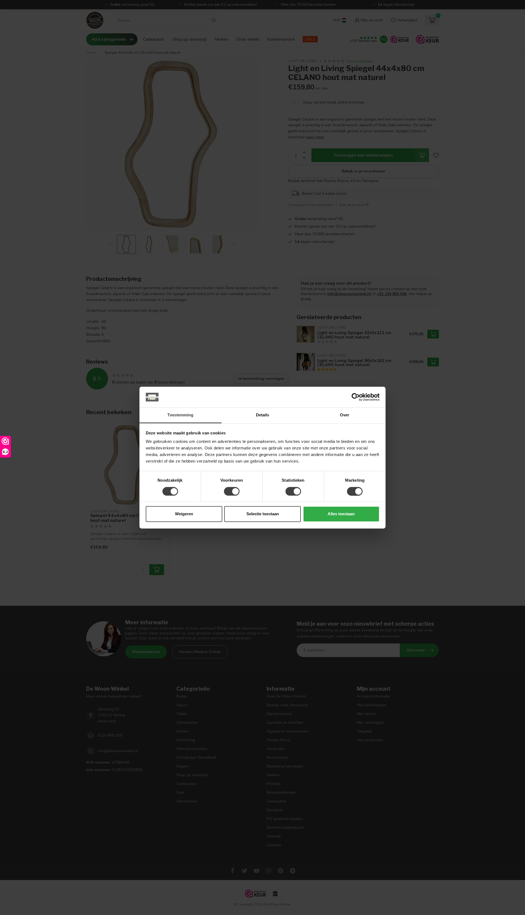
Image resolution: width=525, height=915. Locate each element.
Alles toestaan (341, 514)
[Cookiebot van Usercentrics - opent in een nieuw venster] (356, 397)
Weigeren (184, 514)
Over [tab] (344, 415)
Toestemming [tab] (180, 415)
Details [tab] (262, 415)
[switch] (232, 491)
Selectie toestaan (262, 514)
